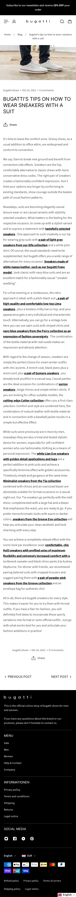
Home (7, 34)
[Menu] (6, 21)
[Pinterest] (32, 838)
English (8, 856)
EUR (29, 856)
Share (13, 124)
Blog (20, 34)
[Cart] (70, 21)
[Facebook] (15, 838)
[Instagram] (6, 838)
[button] (67, 895)
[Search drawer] (62, 21)
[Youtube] (23, 838)
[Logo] (38, 21)
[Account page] (14, 21)
